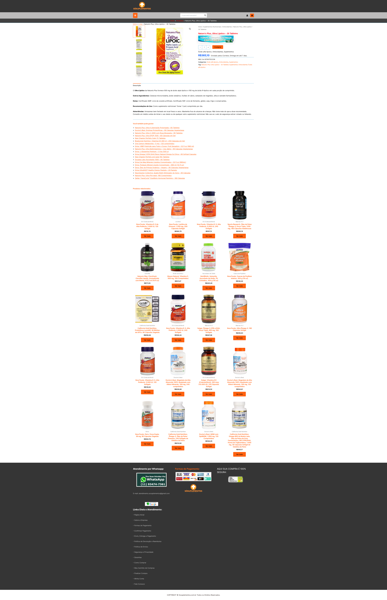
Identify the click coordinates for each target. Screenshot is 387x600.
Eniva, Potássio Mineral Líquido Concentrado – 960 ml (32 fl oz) (159, 165)
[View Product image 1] (139, 31)
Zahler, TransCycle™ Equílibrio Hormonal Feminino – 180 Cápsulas (160, 178)
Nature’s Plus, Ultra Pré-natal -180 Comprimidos (153, 175)
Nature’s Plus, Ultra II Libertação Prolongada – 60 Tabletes (157, 128)
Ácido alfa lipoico (205, 52)
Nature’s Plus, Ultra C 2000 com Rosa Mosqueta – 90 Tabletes (159, 133)
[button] (190, 29)
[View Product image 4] (139, 70)
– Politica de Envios (140, 547)
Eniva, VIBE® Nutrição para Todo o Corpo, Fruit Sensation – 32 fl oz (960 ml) (164, 146)
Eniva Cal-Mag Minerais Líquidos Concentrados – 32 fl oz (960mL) (160, 162)
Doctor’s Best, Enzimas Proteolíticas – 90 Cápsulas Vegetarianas (159, 130)
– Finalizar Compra (140, 573)
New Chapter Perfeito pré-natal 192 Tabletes (152, 157)
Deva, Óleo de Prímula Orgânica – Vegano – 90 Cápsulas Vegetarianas (161, 168)
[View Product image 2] (139, 44)
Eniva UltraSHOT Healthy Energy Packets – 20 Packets (156, 170)
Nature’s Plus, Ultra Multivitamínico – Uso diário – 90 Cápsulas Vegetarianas (164, 149)
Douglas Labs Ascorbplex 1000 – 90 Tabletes (152, 160)
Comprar (217, 47)
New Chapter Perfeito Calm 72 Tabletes (150, 138)
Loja (140, 24)
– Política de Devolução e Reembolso (147, 541)
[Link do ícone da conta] (247, 15)
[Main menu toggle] (135, 15)
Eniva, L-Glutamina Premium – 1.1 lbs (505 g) (152, 152)
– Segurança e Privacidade (143, 552)
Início (135, 24)
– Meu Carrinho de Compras (143, 568)
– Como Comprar (139, 563)
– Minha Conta (138, 579)
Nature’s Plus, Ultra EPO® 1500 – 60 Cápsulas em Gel (155, 136)
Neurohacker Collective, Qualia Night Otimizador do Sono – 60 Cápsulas (162, 173)
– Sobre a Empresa (140, 520)
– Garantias (137, 557)
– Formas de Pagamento (142, 525)
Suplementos (229, 52)
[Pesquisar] (205, 15)
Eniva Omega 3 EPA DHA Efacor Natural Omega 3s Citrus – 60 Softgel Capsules (165, 154)
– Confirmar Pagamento (142, 531)
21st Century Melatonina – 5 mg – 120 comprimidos (154, 144)
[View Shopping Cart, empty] (252, 15)
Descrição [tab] (137, 85)
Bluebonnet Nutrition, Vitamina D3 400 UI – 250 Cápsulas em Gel (160, 141)
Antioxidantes (227, 27)
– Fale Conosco (139, 584)
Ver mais (147, 236)
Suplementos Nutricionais (212, 27)
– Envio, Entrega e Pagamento (144, 536)
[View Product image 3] (139, 57)
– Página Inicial (138, 515)
